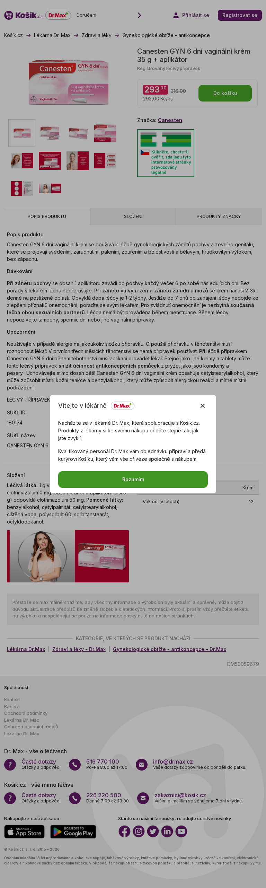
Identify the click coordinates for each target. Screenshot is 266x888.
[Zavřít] (202, 406)
